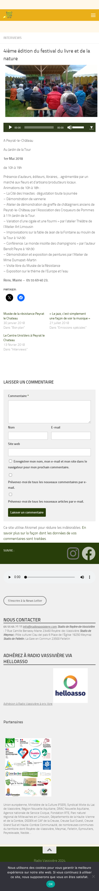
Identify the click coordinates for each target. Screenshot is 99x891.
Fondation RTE (60, 813)
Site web (14, 444)
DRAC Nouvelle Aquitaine (73, 808)
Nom (11, 427)
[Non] (93, 876)
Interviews (12, 38)
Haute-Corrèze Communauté (38, 825)
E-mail (55, 427)
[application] (45, 127)
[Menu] (93, 15)
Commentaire (18, 396)
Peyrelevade (11, 832)
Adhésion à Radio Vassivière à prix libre (27, 703)
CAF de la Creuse (48, 820)
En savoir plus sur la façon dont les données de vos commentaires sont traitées (44, 533)
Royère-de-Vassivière (40, 829)
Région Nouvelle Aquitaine (38, 808)
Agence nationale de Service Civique (26, 813)
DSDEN (29, 820)
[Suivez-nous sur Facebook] (89, 553)
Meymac (60, 829)
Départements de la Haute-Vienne (73, 817)
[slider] (78, 127)
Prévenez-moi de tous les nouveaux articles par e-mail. (46, 502)
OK (51, 884)
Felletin (72, 829)
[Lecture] (10, 127)
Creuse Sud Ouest (71, 820)
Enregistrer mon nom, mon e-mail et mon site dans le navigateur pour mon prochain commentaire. (47, 464)
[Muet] (69, 127)
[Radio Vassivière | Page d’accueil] (10, 15)
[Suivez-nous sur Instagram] (73, 553)
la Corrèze (17, 820)
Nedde (24, 832)
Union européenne (15, 804)
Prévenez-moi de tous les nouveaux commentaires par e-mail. (47, 485)
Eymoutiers (86, 829)
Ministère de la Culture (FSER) (47, 804)
